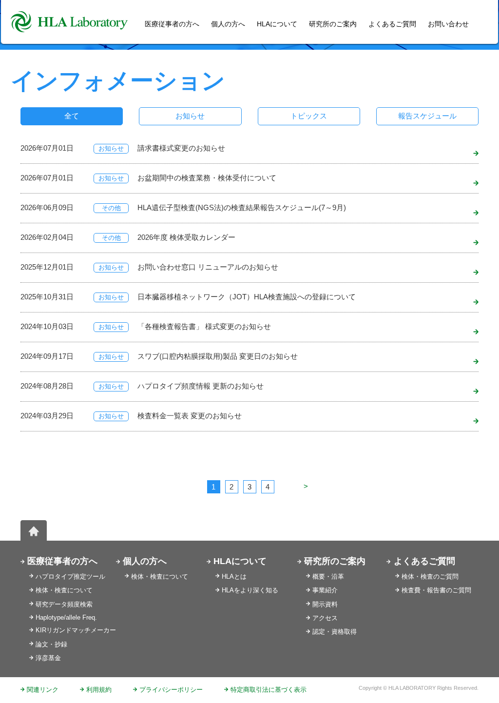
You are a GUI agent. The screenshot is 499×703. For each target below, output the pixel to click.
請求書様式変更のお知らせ (181, 148)
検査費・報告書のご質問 (436, 590)
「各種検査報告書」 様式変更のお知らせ (204, 326)
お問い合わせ (448, 24)
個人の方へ (228, 24)
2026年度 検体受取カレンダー (186, 237)
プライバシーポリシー (171, 689)
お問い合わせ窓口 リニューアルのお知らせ (207, 267)
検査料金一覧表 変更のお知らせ (189, 415)
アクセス (325, 618)
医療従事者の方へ (62, 561)
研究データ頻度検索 (64, 604)
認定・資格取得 (334, 631)
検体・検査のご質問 (430, 576)
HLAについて (240, 561)
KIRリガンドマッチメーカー (76, 630)
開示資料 (325, 604)
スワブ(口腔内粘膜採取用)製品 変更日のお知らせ (217, 356)
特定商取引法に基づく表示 (268, 689)
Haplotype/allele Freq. (66, 617)
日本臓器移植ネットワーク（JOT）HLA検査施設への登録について (246, 297)
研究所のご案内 (333, 24)
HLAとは (234, 576)
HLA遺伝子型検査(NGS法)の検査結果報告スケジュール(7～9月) (241, 207)
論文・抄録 (51, 644)
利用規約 (99, 689)
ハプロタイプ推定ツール (70, 576)
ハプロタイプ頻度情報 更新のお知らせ (200, 386)
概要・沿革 (328, 576)
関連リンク (42, 689)
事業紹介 (325, 590)
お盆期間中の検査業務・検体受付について (206, 178)
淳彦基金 (48, 658)
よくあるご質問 (392, 24)
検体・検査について (64, 590)
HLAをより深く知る (250, 590)
